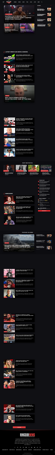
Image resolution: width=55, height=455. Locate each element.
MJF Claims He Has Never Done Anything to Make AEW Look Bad (23, 416)
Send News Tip (5, 449)
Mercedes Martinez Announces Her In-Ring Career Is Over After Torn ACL (40, 247)
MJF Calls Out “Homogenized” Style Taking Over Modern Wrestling (24, 217)
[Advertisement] (19, 109)
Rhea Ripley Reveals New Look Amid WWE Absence (9, 173)
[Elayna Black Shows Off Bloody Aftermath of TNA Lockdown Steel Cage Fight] (21, 168)
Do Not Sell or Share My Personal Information (27, 454)
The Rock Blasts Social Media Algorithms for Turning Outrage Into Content (24, 76)
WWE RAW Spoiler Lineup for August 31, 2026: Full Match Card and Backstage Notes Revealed (24, 66)
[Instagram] (20, 447)
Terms (51, 449)
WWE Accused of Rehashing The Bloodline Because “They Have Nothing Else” (23, 207)
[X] (17, 447)
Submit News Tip (44, 210)
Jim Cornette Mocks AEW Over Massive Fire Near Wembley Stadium (24, 139)
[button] (41, 2)
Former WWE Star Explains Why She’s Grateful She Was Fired (24, 270)
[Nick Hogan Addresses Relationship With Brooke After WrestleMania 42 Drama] (49, 14)
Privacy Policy (46, 449)
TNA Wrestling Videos (40, 23)
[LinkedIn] (31, 447)
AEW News (22, 27)
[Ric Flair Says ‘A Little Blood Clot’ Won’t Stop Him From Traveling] (49, 19)
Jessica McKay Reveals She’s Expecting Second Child (22, 361)
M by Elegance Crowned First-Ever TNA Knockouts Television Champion (40, 241)
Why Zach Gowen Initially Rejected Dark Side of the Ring (18, 98)
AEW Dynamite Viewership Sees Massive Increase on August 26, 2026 (24, 55)
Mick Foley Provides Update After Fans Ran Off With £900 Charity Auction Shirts (24, 197)
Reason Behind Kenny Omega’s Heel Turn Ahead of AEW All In (24, 325)
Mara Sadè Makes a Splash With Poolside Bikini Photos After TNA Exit (34, 173)
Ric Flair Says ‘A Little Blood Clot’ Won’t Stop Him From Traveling (41, 20)
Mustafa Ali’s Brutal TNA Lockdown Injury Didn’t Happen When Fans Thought (18, 17)
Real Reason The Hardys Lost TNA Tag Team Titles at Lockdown (24, 371)
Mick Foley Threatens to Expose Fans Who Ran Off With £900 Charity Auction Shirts (24, 281)
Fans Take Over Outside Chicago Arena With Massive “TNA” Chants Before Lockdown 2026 (46, 173)
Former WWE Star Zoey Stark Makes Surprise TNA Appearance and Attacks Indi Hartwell (41, 25)
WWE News (7, 27)
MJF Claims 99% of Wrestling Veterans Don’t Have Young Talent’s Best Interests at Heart (41, 10)
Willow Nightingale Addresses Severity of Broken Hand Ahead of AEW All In (27, 30)
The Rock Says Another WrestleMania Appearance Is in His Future (11, 30)
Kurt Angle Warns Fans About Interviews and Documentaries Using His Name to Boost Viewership (24, 129)
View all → (49, 180)
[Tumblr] (28, 447)
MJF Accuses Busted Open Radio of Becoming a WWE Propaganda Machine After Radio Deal (24, 406)
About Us (25, 449)
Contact (30, 449)
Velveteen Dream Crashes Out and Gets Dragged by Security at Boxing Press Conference (40, 235)
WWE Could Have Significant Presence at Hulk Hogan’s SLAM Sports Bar (25, 335)
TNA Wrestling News (6, 321)
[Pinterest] (23, 447)
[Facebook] (14, 447)
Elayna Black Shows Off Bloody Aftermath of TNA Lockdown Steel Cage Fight (22, 173)
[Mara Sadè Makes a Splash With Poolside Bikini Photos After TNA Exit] (33, 168)
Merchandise (19, 449)
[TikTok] (37, 447)
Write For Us (12, 449)
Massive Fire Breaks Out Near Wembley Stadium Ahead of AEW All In (17, 247)
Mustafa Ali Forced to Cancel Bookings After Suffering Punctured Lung (24, 315)
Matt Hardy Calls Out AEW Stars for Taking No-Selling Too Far (24, 291)
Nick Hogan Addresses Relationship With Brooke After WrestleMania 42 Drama (41, 15)
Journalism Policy (37, 449)
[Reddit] (34, 447)
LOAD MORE (19, 427)
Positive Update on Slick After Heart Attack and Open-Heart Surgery (24, 150)
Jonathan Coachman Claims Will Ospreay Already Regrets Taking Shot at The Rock (23, 382)
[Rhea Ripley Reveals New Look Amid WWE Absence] (8, 168)
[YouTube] (26, 447)
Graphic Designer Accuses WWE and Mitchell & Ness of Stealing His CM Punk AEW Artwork (24, 119)
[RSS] (40, 447)
